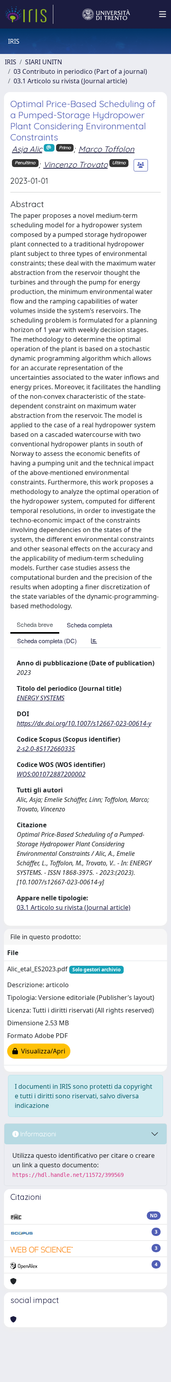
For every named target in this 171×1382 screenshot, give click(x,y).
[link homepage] (29, 14)
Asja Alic (27, 149)
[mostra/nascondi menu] (162, 14)
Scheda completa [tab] (89, 625)
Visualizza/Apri (41, 1051)
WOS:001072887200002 (51, 774)
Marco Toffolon (106, 149)
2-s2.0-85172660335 (46, 748)
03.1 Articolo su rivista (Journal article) (70, 81)
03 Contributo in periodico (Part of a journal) (80, 71)
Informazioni (37, 1134)
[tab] (94, 640)
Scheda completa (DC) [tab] (47, 640)
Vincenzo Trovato (75, 164)
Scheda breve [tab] (35, 624)
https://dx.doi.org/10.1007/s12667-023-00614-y (84, 723)
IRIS (10, 62)
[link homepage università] (106, 14)
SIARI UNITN (43, 62)
